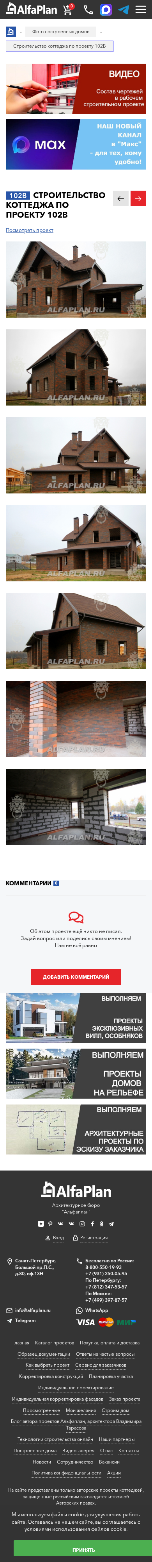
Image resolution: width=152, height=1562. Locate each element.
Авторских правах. (76, 1503)
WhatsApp (96, 1310)
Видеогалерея (78, 1450)
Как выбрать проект (47, 1365)
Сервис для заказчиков (100, 1365)
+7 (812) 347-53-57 (106, 1287)
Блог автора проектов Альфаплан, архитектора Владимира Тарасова (76, 1424)
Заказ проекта (124, 1399)
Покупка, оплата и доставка (110, 1343)
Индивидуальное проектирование (76, 1387)
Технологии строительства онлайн (55, 1439)
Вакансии (109, 1462)
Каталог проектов (54, 1343)
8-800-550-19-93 (103, 1267)
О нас (106, 1450)
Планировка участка (111, 1376)
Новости (42, 1462)
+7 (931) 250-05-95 (106, 1273)
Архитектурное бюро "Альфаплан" (76, 1208)
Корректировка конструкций (51, 1376)
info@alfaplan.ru (33, 1310)
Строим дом (115, 1410)
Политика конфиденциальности (66, 1473)
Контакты (128, 1450)
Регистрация (94, 1237)
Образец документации (44, 1354)
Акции (114, 1473)
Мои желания (81, 1410)
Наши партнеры (116, 1439)
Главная (20, 1343)
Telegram (25, 1320)
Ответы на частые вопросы (105, 1354)
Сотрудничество (75, 1462)
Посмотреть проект (29, 230)
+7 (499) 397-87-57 (106, 1300)
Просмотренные (41, 1410)
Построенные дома (35, 1450)
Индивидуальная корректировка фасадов (57, 1399)
